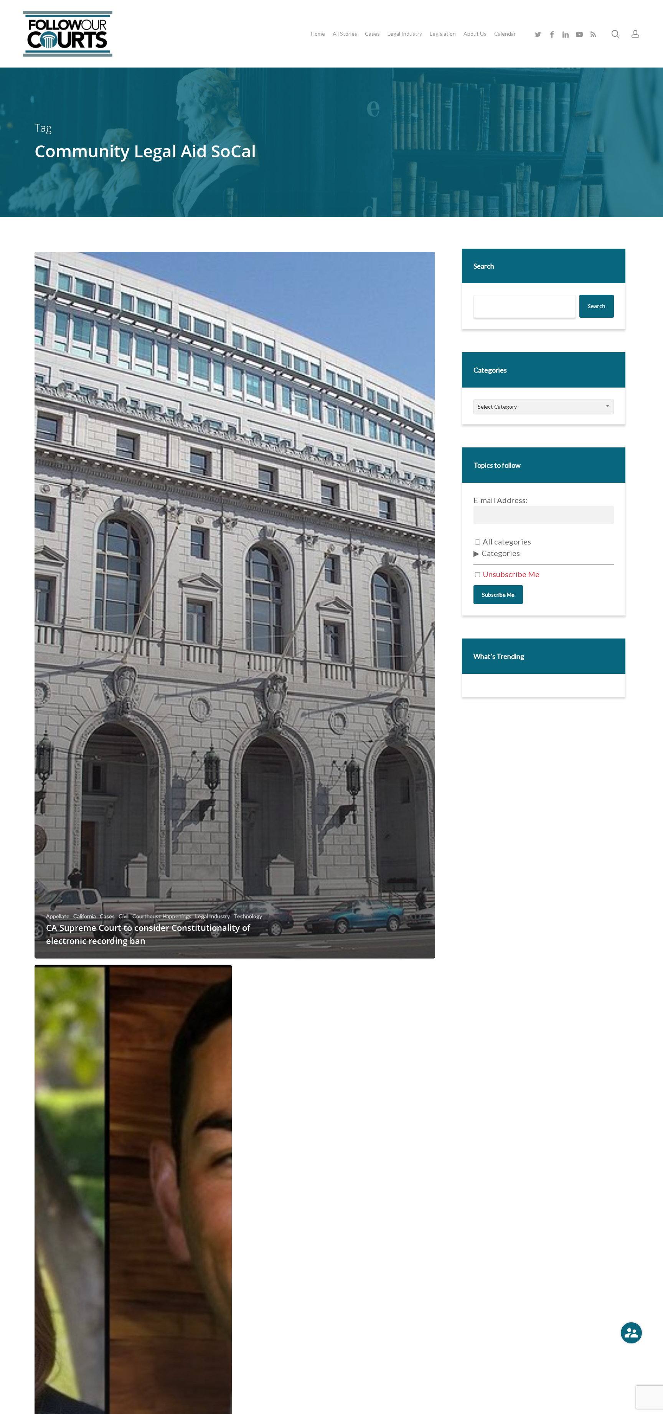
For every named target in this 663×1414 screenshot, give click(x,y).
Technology (248, 916)
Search (483, 266)
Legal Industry (212, 916)
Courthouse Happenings (161, 916)
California (84, 916)
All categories (506, 541)
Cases (107, 916)
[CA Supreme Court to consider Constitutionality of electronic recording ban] (235, 605)
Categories (501, 553)
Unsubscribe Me (510, 574)
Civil (124, 916)
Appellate (57, 916)
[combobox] (543, 406)
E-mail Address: (500, 500)
